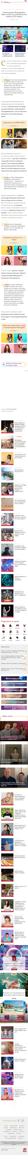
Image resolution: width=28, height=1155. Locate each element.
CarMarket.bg (11, 1133)
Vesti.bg (22, 1125)
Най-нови (13, 2)
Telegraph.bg (7, 1131)
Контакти (20, 1138)
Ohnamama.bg (13, 1125)
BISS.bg (18, 1133)
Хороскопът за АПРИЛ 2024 (14, 123)
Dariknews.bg (13, 1127)
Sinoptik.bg (9, 1129)
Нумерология (24, 2)
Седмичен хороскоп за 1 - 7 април (14, 239)
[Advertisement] (14, 385)
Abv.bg (6, 1125)
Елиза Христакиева (11, 409)
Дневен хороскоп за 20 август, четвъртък (13, 663)
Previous (1, 51)
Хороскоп (18, 2)
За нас (5, 1136)
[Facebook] (18, 1120)
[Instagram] (22, 1120)
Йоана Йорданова (9, 944)
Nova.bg (6, 1127)
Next (27, 51)
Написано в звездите (14, 9)
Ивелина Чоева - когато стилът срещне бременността (12, 669)
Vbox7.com (21, 1127)
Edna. (7, 2)
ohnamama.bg (18, 438)
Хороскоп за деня (10, 621)
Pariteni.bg (21, 1131)
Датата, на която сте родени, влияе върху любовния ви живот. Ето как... (13, 651)
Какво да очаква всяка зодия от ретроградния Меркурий (14, 326)
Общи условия (4, 1150)
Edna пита (7, 716)
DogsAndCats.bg (18, 1129)
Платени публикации (10, 1138)
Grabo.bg (14, 1131)
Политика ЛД (12, 1136)
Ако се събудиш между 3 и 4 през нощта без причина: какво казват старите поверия (12, 657)
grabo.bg (17, 467)
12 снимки (13, 126)
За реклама (21, 1136)
